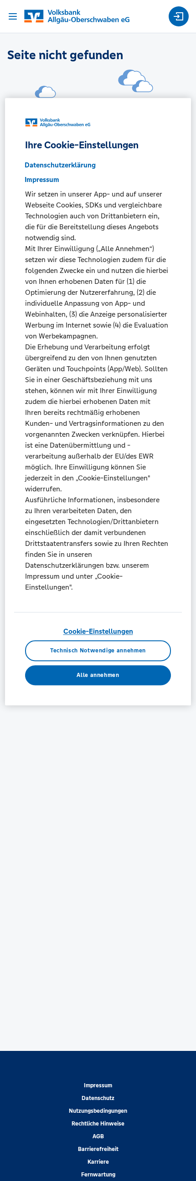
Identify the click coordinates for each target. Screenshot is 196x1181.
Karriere (98, 1162)
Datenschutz (98, 1098)
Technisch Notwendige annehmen (98, 650)
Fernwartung (98, 1174)
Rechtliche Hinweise (98, 1123)
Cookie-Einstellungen (98, 631)
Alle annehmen (98, 675)
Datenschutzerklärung (60, 165)
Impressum (98, 1085)
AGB (98, 1136)
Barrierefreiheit (98, 1149)
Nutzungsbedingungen (98, 1111)
